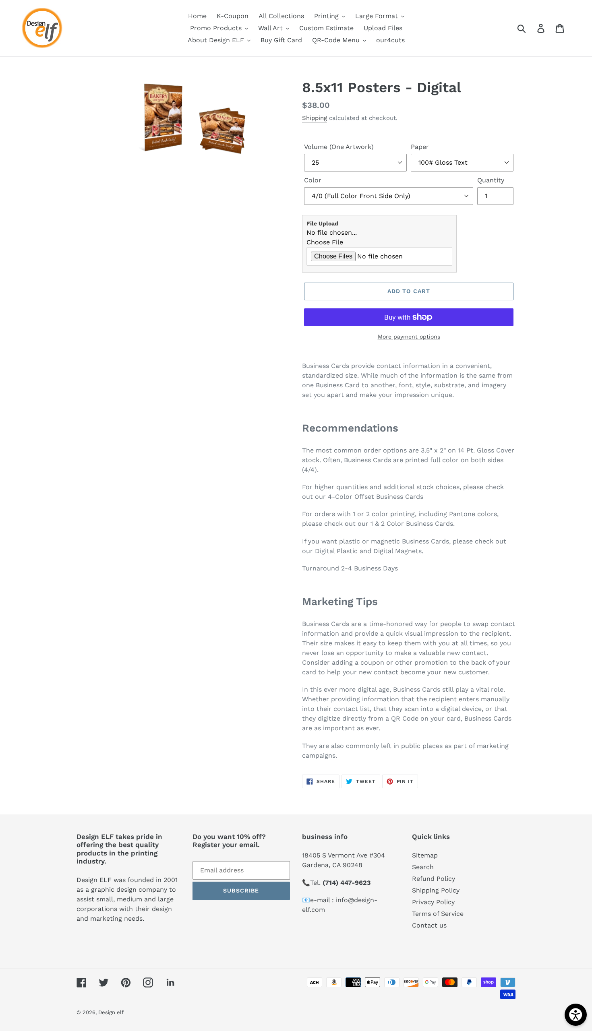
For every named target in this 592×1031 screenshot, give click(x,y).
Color (312, 180)
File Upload (322, 223)
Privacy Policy (433, 902)
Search (423, 867)
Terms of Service (438, 913)
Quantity (490, 180)
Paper (420, 147)
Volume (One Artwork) (339, 147)
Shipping (314, 118)
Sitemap (425, 855)
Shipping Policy (436, 890)
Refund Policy (433, 878)
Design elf (111, 1012)
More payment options (409, 336)
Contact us (429, 925)
